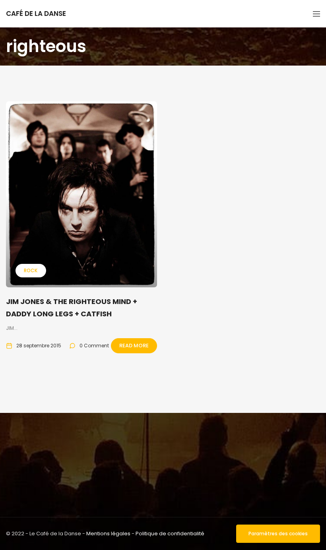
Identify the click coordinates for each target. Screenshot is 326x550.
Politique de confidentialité (170, 533)
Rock (30, 270)
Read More (134, 345)
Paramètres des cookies (278, 533)
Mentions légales (108, 533)
